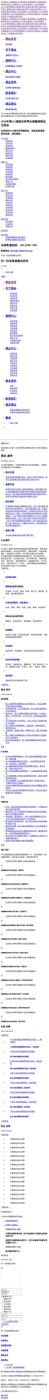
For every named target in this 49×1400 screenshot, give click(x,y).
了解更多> (5, 568)
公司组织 (7, 1304)
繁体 (3, 277)
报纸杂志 (7, 1309)
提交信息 (5, 1324)
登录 (7, 272)
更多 (3, 747)
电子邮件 (7, 1302)
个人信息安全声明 (11, 1322)
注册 (11, 272)
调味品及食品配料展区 (14, 616)
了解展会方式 (6, 1297)
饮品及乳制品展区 (12, 660)
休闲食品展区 (10, 577)
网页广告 (7, 1312)
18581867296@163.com (21, 251)
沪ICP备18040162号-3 (9, 1391)
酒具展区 (9, 676)
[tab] (26, 1221)
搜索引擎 (7, 1299)
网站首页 (10, 282)
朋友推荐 (7, 1307)
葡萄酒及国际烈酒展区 (14, 586)
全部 (12, 386)
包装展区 (9, 646)
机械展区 (9, 630)
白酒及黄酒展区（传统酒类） (17, 603)
